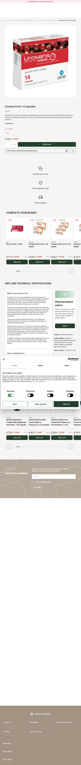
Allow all (66, 404)
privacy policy (46, 482)
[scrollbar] (40, 271)
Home (4, 20)
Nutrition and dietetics (15, 20)
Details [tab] (40, 365)
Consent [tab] (14, 365)
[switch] (31, 395)
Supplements (27, 20)
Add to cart (17, 262)
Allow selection (40, 404)
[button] (41, 722)
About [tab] (67, 365)
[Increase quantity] (14, 144)
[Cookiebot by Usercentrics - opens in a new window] (69, 359)
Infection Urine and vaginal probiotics (45, 20)
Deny (15, 404)
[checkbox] (32, 482)
